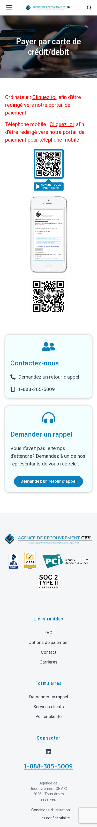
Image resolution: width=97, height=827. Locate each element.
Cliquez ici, (44, 97)
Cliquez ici (62, 124)
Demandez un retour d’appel (48, 481)
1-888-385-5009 (48, 766)
